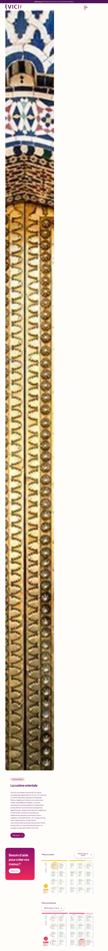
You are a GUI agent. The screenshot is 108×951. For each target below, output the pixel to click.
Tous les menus (18, 779)
